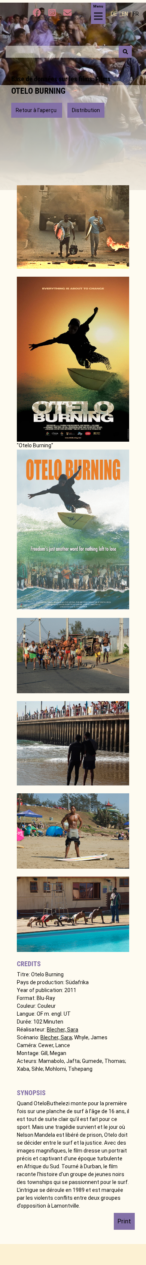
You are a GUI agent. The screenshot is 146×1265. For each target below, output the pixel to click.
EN (125, 14)
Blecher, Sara (62, 1030)
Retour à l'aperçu (37, 110)
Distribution (86, 110)
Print (124, 1221)
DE (114, 14)
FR (136, 14)
